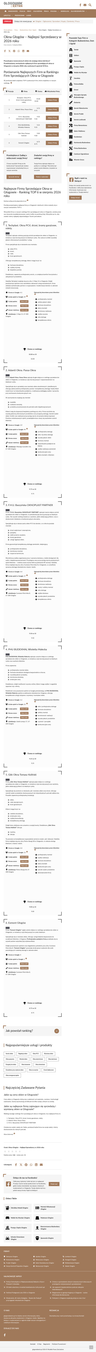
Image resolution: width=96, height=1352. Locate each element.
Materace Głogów (47, 1218)
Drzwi (76, 90)
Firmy (29, 11)
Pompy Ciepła (79, 67)
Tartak (76, 49)
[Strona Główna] (5, 11)
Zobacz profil (24, 301)
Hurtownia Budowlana (82, 142)
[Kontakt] (84, 5)
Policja (22, 11)
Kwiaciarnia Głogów (12, 1260)
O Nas (39, 1344)
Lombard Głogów (70, 1256)
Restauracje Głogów (42, 1266)
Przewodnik (19, 15)
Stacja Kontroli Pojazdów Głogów (17, 1266)
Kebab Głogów (70, 1266)
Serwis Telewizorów (81, 108)
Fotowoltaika (78, 84)
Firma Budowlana (80, 148)
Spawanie (77, 61)
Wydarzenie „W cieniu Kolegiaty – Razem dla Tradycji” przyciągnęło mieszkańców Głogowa (24, 1299)
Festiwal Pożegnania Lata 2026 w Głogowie (20, 1292)
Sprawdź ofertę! (14, 177)
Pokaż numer (24, 310)
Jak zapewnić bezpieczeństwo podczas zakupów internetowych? (68, 1288)
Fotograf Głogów (70, 1260)
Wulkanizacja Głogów (72, 1263)
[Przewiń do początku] (91, 1347)
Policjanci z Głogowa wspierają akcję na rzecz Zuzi (68, 1298)
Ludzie (28, 15)
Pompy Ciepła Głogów (19, 1228)
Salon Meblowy (79, 131)
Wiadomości (13, 11)
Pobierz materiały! (42, 177)
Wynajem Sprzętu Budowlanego (80, 96)
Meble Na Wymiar (80, 72)
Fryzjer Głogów (11, 1263)
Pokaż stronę (24, 305)
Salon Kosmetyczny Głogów (45, 1263)
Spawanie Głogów (47, 1238)
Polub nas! (54, 1184)
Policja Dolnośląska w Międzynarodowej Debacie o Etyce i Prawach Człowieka (25, 1283)
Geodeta (77, 78)
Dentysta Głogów (12, 1256)
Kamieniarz (78, 137)
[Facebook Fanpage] (79, 5)
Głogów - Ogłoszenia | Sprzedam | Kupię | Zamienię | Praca (57, 21)
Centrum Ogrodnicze (81, 154)
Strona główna (8, 30)
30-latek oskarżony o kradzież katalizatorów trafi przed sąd (25, 1287)
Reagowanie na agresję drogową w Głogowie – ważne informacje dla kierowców (69, 1294)
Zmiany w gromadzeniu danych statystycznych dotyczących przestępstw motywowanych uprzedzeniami (72, 1283)
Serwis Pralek (78, 114)
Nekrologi (65, 11)
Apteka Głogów (41, 1256)
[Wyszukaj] (90, 4)
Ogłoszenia (37, 11)
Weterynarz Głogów (42, 1260)
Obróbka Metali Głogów (19, 1208)
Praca (46, 11)
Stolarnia (77, 102)
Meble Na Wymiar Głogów (20, 1218)
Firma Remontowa (80, 125)
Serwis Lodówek (80, 119)
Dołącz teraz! (75, 197)
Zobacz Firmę (52, 100)
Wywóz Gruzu (79, 160)
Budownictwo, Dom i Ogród (28, 30)
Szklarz (76, 55)
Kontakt (81, 1316)
